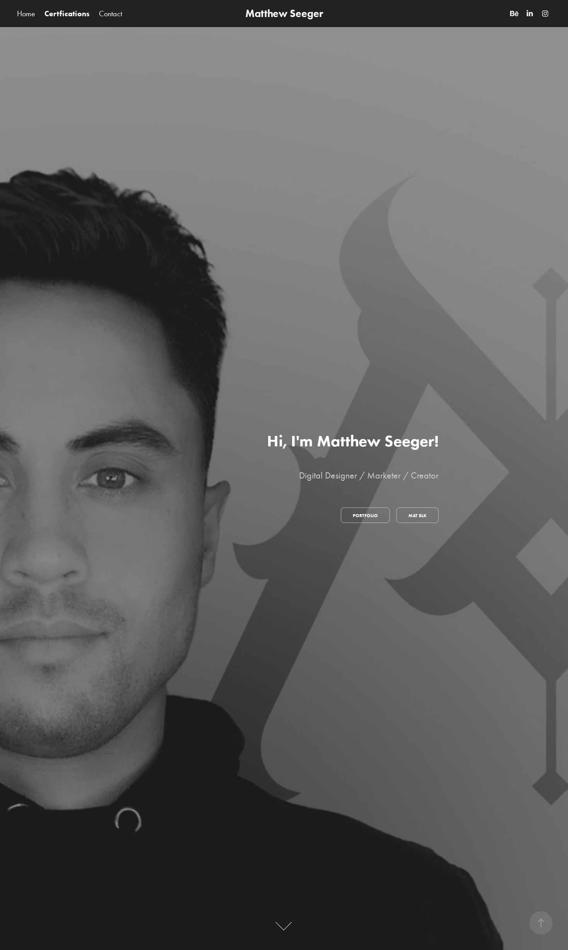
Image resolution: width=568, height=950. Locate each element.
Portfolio (365, 515)
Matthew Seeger (284, 13)
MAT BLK (417, 515)
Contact (110, 13)
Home (26, 13)
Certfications (67, 13)
